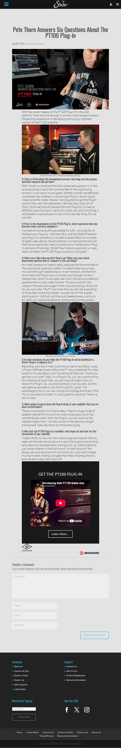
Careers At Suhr (21, 671)
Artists (28, 44)
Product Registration (75, 675)
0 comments (37, 44)
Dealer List (19, 680)
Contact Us (71, 666)
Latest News (20, 689)
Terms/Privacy (46, 736)
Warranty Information (76, 680)
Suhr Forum (71, 671)
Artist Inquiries (20, 684)
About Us (18, 666)
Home (19, 732)
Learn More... (60, 534)
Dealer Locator (21, 675)
